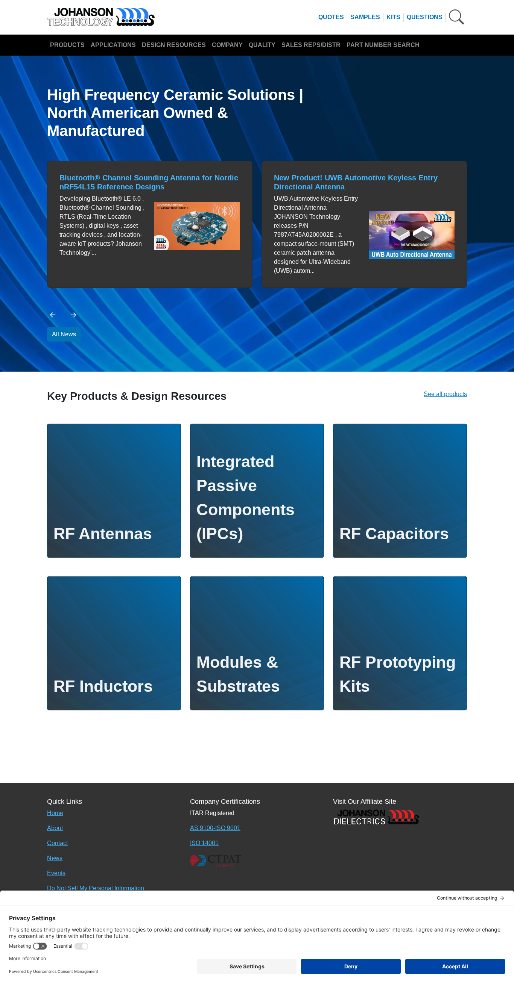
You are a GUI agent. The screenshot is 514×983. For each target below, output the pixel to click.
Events (56, 873)
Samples (365, 17)
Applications (113, 45)
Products (67, 45)
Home (55, 813)
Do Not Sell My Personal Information (95, 888)
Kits (393, 17)
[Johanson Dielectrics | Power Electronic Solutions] (376, 816)
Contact (57, 843)
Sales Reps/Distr (311, 45)
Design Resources (174, 45)
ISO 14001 (204, 843)
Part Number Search (383, 45)
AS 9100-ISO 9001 (215, 828)
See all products (445, 394)
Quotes (331, 17)
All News (64, 334)
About (55, 828)
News (54, 858)
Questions (425, 17)
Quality (262, 45)
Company (227, 45)
